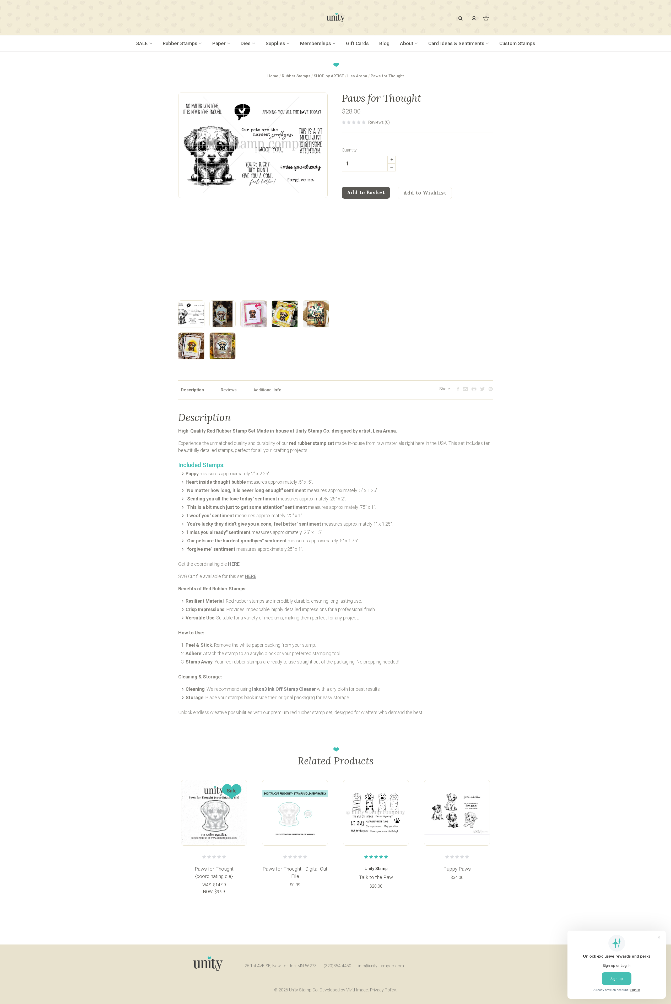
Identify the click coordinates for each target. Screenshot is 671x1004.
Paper (219, 43)
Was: (207, 884)
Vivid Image (357, 989)
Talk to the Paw (376, 877)
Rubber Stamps (181, 43)
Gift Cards (357, 43)
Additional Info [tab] (267, 389)
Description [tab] (192, 389)
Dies (246, 43)
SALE (142, 43)
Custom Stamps (517, 43)
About (407, 43)
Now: (208, 891)
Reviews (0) (379, 122)
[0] (486, 17)
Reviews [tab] (229, 389)
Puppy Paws (457, 869)
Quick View (214, 812)
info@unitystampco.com (381, 965)
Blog (384, 43)
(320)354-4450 (337, 965)
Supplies (276, 43)
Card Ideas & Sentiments (457, 43)
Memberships (316, 43)
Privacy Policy (383, 989)
